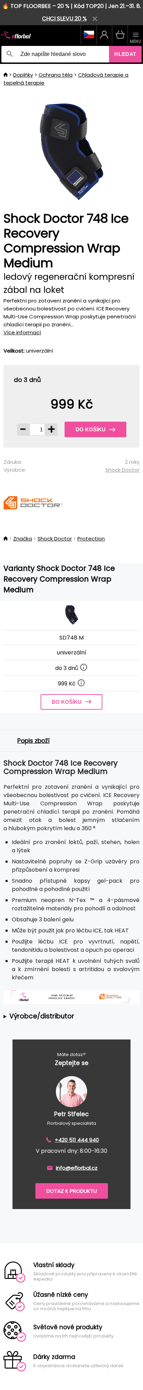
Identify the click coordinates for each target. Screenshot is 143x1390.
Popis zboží (33, 741)
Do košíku (91, 429)
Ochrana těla (56, 74)
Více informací (22, 332)
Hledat (125, 54)
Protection (91, 538)
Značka (22, 538)
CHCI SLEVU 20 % (64, 18)
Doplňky (23, 74)
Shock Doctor (122, 469)
